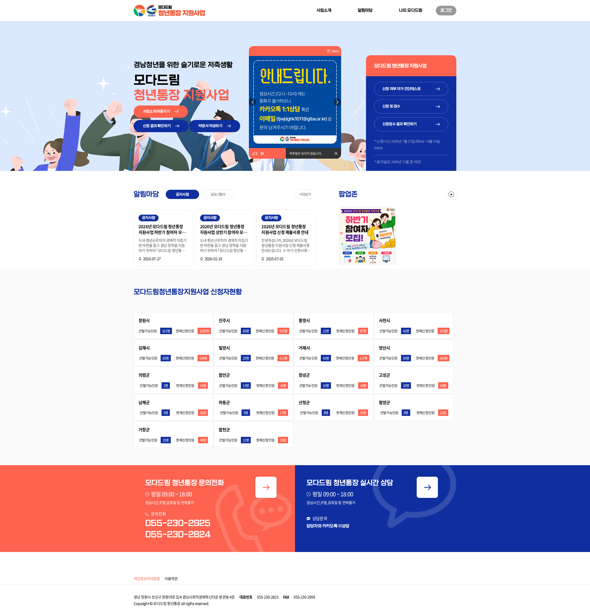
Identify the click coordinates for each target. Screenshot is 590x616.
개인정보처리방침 (147, 578)
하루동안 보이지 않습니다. (305, 153)
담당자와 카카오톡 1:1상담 (328, 526)
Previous (252, 102)
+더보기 (305, 195)
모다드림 (159, 603)
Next (337, 102)
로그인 (446, 10)
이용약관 (171, 578)
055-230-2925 (177, 523)
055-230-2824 (177, 534)
